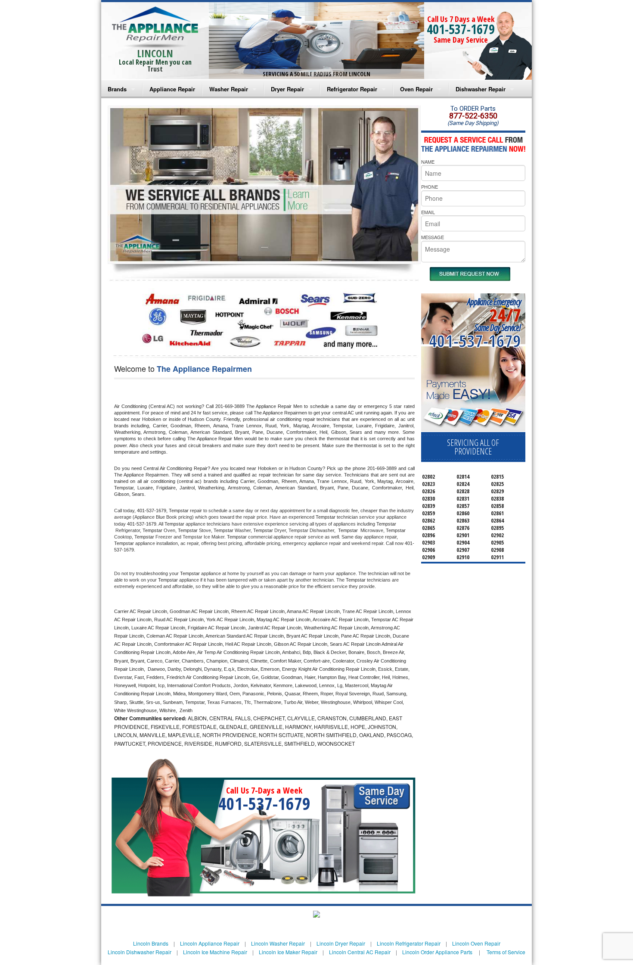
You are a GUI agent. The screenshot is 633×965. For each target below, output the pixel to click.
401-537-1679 (461, 29)
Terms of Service (506, 952)
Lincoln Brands (150, 943)
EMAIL (428, 212)
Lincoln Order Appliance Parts (437, 952)
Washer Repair (228, 89)
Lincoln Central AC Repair (360, 952)
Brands (117, 89)
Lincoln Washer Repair (278, 943)
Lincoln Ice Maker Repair (288, 952)
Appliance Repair (172, 89)
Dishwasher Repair (481, 89)
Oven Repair (416, 89)
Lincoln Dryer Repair (340, 943)
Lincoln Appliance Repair (209, 943)
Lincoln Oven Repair (476, 943)
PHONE (429, 186)
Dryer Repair (287, 89)
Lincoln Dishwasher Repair (139, 952)
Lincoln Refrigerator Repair (409, 943)
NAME (427, 161)
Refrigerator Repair (352, 89)
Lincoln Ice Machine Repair (215, 952)
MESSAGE (432, 236)
